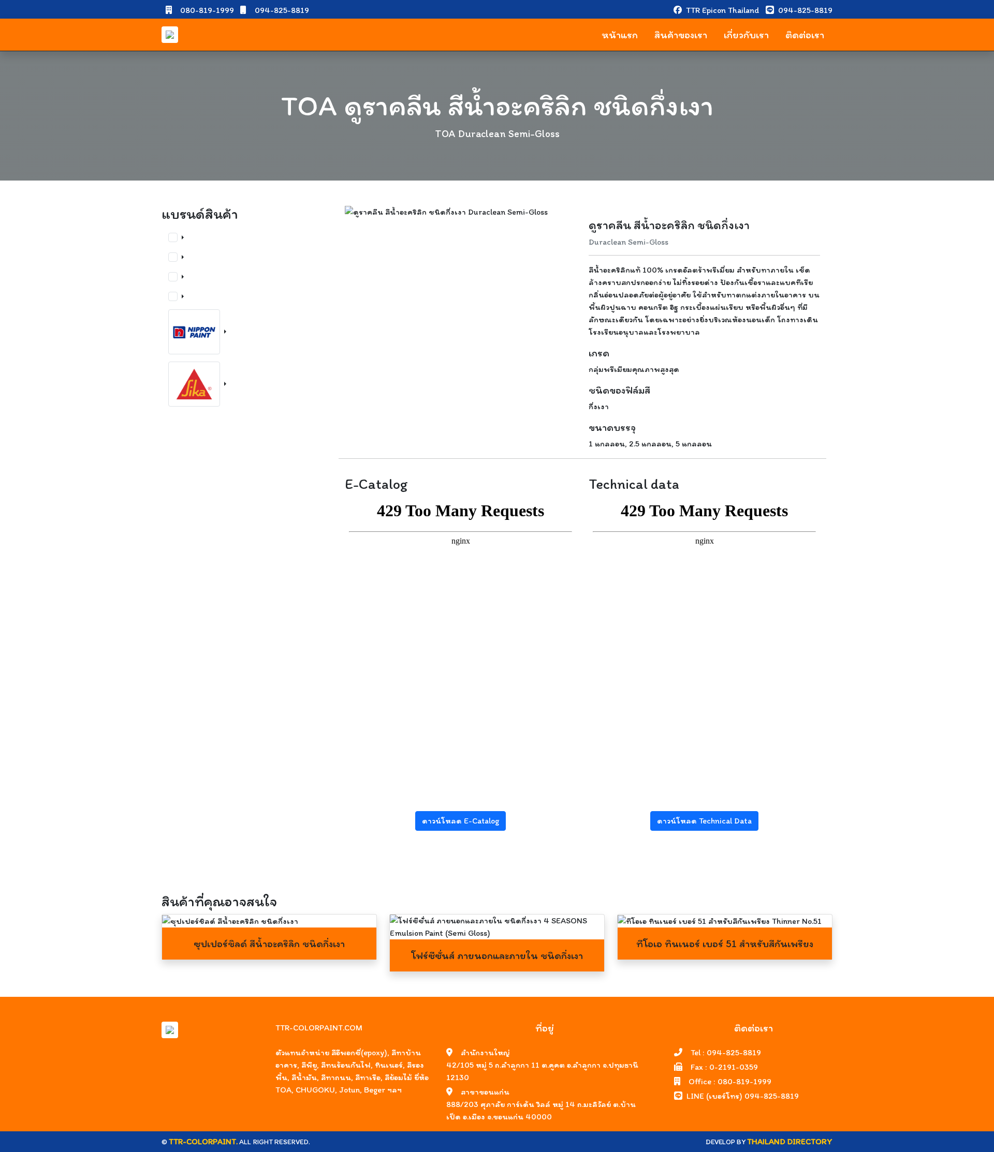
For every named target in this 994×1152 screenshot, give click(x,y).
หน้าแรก (620, 34)
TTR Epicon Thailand (724, 10)
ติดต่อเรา (804, 34)
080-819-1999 (206, 10)
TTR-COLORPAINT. (203, 1141)
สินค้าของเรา (680, 34)
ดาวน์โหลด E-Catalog (460, 821)
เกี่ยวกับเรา (746, 34)
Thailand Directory (789, 1141)
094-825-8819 (281, 10)
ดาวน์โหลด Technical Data (704, 821)
